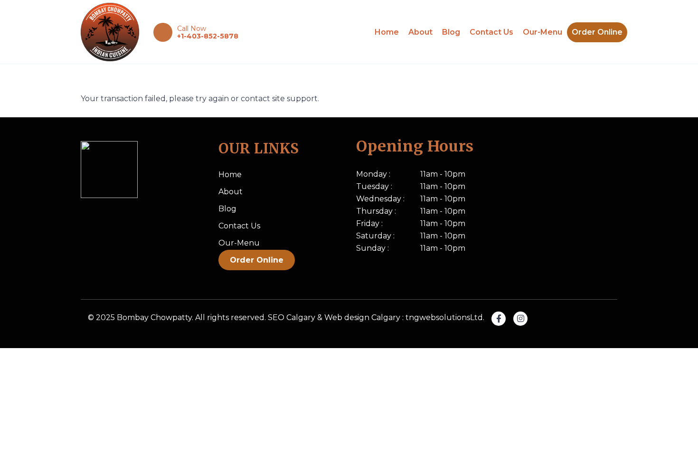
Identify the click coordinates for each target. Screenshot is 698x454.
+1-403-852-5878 (207, 36)
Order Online (597, 32)
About (420, 32)
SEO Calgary (291, 317)
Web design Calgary (362, 317)
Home (387, 32)
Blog (451, 32)
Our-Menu (542, 32)
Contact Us (491, 32)
